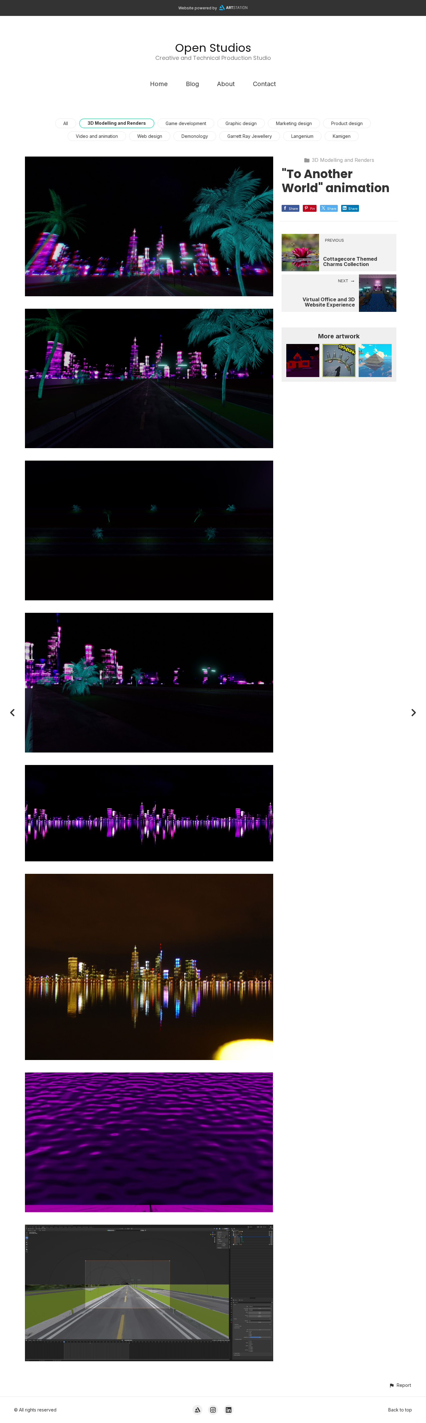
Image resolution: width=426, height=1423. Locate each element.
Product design (347, 123)
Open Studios (213, 48)
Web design (149, 136)
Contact (264, 84)
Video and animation (97, 136)
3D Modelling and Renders (117, 123)
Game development (186, 123)
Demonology (195, 136)
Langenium (302, 136)
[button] (400, 1385)
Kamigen (342, 136)
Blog (192, 84)
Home (159, 84)
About (226, 84)
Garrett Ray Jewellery (249, 136)
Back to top (400, 1409)
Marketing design (294, 123)
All (65, 123)
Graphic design (241, 123)
